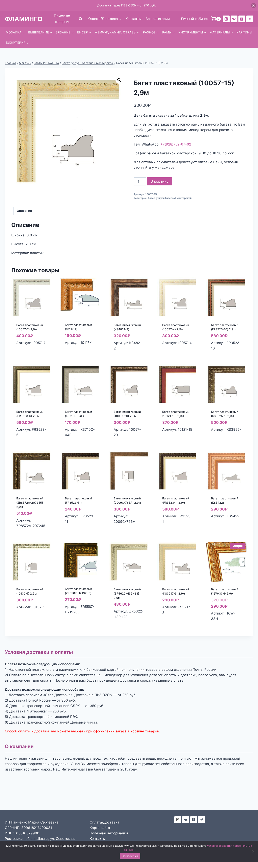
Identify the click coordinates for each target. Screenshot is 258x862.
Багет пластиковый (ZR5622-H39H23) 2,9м (127, 593)
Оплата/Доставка (104, 822)
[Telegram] (249, 19)
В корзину (160, 181)
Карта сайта (100, 828)
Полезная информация (109, 833)
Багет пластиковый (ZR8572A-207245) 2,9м (29, 502)
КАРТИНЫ (244, 32)
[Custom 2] (226, 19)
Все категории (158, 19)
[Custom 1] (241, 19)
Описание (24, 211)
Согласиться (130, 856)
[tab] (24, 211)
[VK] (234, 19)
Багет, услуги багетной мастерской (169, 198)
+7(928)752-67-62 (175, 144)
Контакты (133, 19)
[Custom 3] (177, 819)
